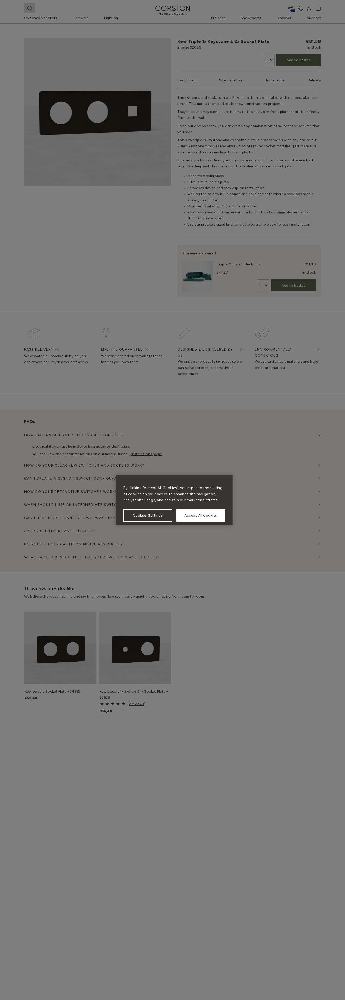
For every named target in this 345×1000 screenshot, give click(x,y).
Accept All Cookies (200, 515)
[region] (174, 500)
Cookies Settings (148, 515)
